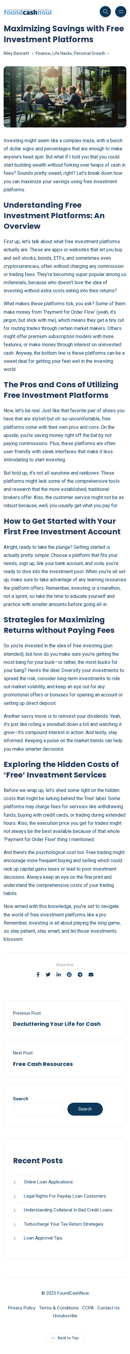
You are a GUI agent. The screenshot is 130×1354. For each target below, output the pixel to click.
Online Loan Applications (48, 1182)
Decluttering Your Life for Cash (57, 1024)
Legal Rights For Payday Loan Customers (65, 1196)
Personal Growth (90, 53)
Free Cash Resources (43, 1064)
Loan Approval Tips (43, 1238)
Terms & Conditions (59, 1308)
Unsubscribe (65, 1315)
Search (20, 1098)
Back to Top (68, 1338)
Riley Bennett (16, 53)
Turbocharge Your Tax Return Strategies (63, 1224)
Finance (43, 53)
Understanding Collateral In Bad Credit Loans (68, 1210)
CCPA (88, 1308)
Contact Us (108, 1308)
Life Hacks (62, 53)
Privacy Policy (21, 1308)
